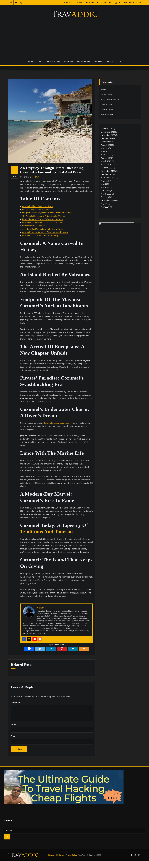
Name (14, 724)
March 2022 (106, 194)
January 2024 (106, 128)
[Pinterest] (62, 649)
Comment (15, 702)
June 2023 (105, 151)
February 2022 (107, 197)
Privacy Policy (71, 855)
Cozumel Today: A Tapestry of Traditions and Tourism (45, 232)
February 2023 (107, 164)
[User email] (40, 639)
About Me (69, 2)
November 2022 (108, 171)
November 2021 (108, 200)
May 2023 (105, 154)
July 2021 (105, 203)
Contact (109, 61)
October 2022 (107, 174)
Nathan (25, 177)
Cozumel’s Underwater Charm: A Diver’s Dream (43, 222)
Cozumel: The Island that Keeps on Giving (40, 235)
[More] (84, 649)
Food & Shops (83, 61)
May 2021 (105, 207)
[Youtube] (34, 639)
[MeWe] (73, 649)
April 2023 (105, 158)
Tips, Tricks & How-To (110, 99)
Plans (80, 2)
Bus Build (68, 61)
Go (7, 836)
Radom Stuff (106, 104)
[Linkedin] (51, 649)
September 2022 (108, 177)
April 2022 (105, 190)
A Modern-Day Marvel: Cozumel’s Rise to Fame (42, 229)
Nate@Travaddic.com (130, 2)
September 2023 (108, 141)
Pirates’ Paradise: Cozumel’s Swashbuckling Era (42, 219)
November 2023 (108, 135)
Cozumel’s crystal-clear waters (57, 423)
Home (30, 61)
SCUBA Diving (53, 61)
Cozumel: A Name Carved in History (37, 206)
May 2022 (105, 187)
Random (98, 61)
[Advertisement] (74, 40)
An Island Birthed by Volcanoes (35, 209)
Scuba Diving (106, 94)
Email (14, 736)
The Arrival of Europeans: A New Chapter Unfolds (43, 216)
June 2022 (105, 184)
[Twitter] (29, 639)
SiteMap (51, 855)
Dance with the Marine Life (34, 225)
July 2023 (105, 148)
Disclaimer (60, 855)
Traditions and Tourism (46, 531)
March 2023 (106, 161)
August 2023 (106, 145)
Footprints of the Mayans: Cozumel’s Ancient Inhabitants (47, 212)
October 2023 (107, 138)
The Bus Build (107, 114)
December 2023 (108, 132)
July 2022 (105, 181)
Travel (40, 61)
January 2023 (106, 167)
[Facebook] (24, 639)
